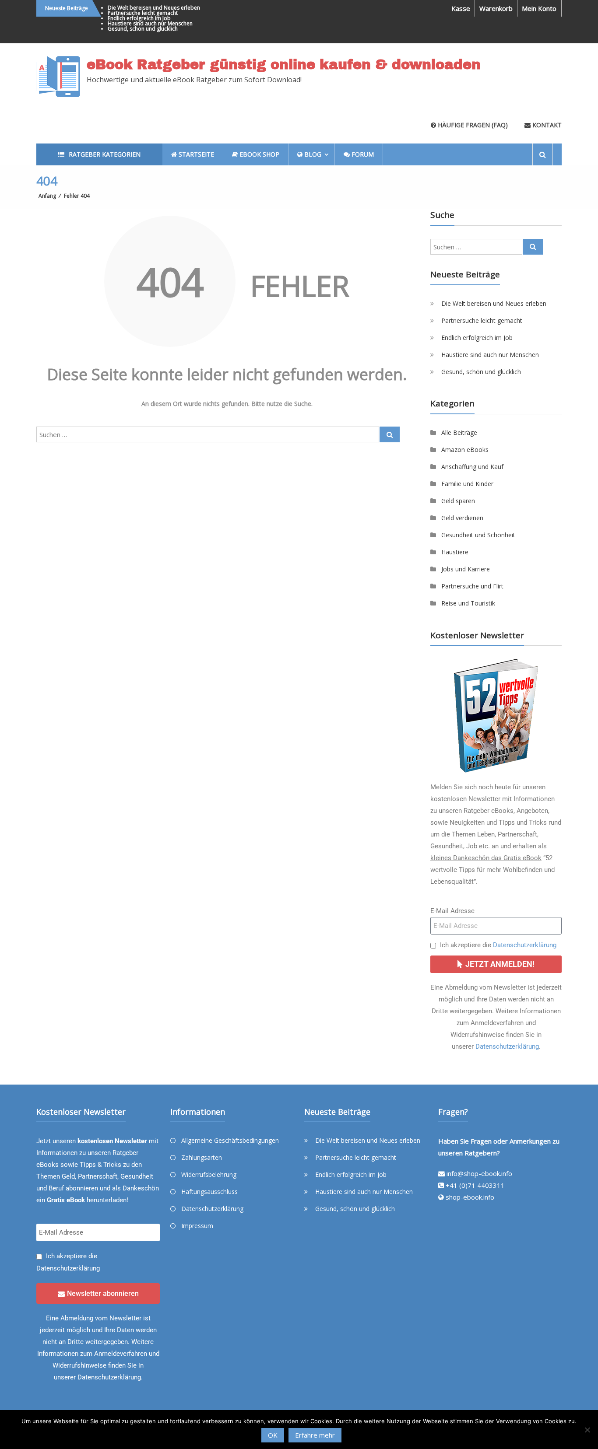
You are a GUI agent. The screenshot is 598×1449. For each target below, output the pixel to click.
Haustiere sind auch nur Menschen (150, 23)
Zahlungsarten (201, 1157)
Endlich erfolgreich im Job (139, 18)
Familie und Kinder (467, 484)
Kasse (460, 8)
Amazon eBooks (465, 449)
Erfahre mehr (315, 1435)
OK (273, 1435)
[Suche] (390, 434)
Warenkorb (496, 8)
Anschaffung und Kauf (472, 466)
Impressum (197, 1226)
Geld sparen (458, 501)
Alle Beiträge (459, 432)
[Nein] (587, 1429)
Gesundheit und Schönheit (478, 535)
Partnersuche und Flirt (472, 586)
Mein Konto (539, 8)
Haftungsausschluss (209, 1191)
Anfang (47, 196)
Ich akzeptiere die (498, 945)
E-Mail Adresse (452, 911)
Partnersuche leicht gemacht (143, 13)
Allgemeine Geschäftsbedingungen (230, 1140)
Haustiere (454, 552)
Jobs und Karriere (465, 569)
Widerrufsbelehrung (208, 1174)
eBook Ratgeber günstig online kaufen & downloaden (284, 64)
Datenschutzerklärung (524, 945)
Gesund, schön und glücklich (143, 28)
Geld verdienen (462, 518)
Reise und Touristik (468, 603)
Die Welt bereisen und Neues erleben (154, 7)
